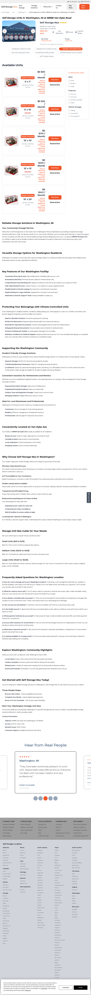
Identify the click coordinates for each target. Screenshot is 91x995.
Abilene (56, 850)
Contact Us (59, 7)
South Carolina (77, 848)
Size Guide (23, 833)
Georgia (5, 893)
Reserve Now (55, 85)
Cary (38, 855)
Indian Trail (40, 890)
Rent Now (83, 7)
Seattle (73, 901)
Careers (58, 830)
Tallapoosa (5, 933)
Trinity (39, 915)
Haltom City (58, 900)
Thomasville (40, 912)
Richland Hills (58, 947)
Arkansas (6, 848)
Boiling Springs (76, 850)
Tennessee (75, 871)
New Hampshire (25, 887)
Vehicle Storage (8, 830)
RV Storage (6, 833)
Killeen (56, 917)
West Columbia (76, 868)
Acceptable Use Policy (80, 830)
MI (14, 12)
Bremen (5, 896)
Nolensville (74, 884)
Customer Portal (43, 836)
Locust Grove (6, 916)
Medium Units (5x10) (26, 827)
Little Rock (5, 858)
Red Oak (57, 945)
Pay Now (70, 7)
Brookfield (74, 909)
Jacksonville (6, 855)
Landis (39, 895)
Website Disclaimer (79, 827)
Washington (22, 12)
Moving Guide (42, 827)
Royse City (57, 952)
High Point (40, 888)
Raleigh (39, 905)
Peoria (21, 855)
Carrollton (5, 898)
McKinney (57, 930)
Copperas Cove (58, 875)
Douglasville (6, 906)
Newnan (5, 923)
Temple (5, 936)
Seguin (56, 962)
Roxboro (39, 910)
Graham (39, 878)
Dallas (4, 903)
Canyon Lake (58, 870)
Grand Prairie (58, 895)
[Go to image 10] (31, 37)
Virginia (74, 887)
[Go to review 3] (45, 798)
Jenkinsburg (6, 911)
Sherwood (5, 865)
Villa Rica (5, 941)
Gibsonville (40, 873)
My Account (73, 1)
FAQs (40, 830)
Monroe (39, 903)
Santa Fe (57, 960)
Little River (74, 860)
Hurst (56, 907)
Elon (38, 868)
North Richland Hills (60, 940)
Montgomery (58, 935)
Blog (39, 833)
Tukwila (74, 903)
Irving (56, 910)
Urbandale (22, 866)
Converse (57, 873)
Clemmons (40, 860)
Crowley (57, 878)
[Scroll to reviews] (64, 22)
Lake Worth (58, 922)
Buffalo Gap (58, 865)
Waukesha (74, 917)
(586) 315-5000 (85, 1)
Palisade (5, 879)
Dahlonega (6, 901)
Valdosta (5, 938)
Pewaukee (74, 914)
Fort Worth (57, 890)
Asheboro (39, 850)
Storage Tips (42, 824)
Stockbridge (6, 931)
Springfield (23, 858)
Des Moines (23, 864)
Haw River (40, 883)
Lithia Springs (6, 913)
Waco (4, 943)
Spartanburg (75, 865)
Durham (39, 865)
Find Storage (22, 7)
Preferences (66, 987)
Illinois (22, 848)
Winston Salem (41, 925)
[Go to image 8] (21, 37)
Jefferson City (23, 883)
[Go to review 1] (35, 798)
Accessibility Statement (80, 836)
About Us (58, 827)
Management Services (63, 833)
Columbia (22, 881)
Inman (73, 855)
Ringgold (5, 928)
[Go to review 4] (50, 798)
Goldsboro (40, 875)
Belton (56, 863)
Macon (4, 918)
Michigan (23, 872)
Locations (59, 824)
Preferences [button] (28, 990)
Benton (5, 850)
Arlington (57, 855)
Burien (73, 896)
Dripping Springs (59, 885)
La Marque (57, 920)
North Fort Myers (7, 890)
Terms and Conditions (80, 824)
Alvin (56, 853)
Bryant (4, 853)
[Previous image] (4, 31)
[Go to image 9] (26, 37)
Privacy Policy (60, 836)
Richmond (74, 890)
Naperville (22, 853)
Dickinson (57, 883)
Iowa (21, 861)
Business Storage (8, 827)
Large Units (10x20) (26, 830)
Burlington (40, 853)
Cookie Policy (77, 833)
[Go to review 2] (40, 798)
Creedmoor (40, 863)
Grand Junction (7, 874)
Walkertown (40, 917)
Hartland (74, 912)
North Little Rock (7, 863)
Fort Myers (5, 887)
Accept (80, 987)
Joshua (56, 912)
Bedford (57, 860)
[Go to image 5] (6, 37)
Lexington (74, 858)
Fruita (4, 871)
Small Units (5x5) (25, 824)
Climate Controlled (8, 824)
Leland (39, 898)
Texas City (57, 975)
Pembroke (23, 892)
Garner (39, 870)
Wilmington (40, 922)
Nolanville (57, 937)
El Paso (56, 888)
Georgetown (58, 893)
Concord (22, 889)
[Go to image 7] (16, 37)
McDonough (6, 921)
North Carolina (42, 848)
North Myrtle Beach (77, 863)
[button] (45, 772)
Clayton (39, 858)
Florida (5, 882)
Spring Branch (58, 967)
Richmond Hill (6, 926)
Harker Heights (58, 903)
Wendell (39, 920)
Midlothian (57, 932)
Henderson (40, 885)
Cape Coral (6, 885)
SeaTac (74, 898)
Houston (57, 905)
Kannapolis (40, 893)
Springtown (58, 970)
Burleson (57, 868)
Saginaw (57, 955)
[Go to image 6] (11, 37)
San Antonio (58, 957)
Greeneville (75, 876)
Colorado (6, 869)
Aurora (22, 850)
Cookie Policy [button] (44, 988)
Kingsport (74, 881)
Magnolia (57, 927)
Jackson (5, 908)
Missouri (23, 878)
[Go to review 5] (55, 798)
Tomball (57, 977)
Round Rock (58, 950)
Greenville (39, 880)
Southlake (57, 965)
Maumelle (5, 860)
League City (58, 925)
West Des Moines (24, 869)
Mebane (39, 900)
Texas (56, 848)
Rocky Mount (40, 907)
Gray (73, 874)
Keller (56, 915)
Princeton (57, 942)
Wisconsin (75, 907)
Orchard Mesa (6, 876)
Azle (56, 858)
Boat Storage (7, 836)
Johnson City (75, 879)
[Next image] (33, 31)
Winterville (40, 927)
